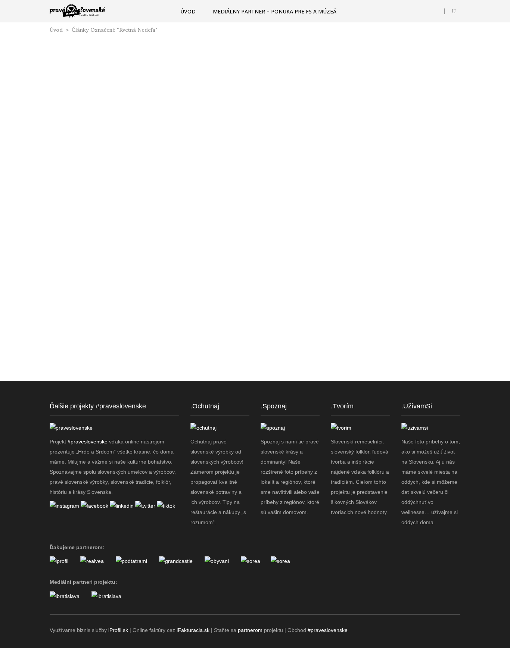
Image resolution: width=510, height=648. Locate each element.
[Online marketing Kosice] (106, 596)
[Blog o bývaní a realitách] (217, 561)
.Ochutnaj (204, 406)
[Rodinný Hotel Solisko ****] (280, 561)
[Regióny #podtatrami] (131, 561)
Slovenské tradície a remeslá (114, 176)
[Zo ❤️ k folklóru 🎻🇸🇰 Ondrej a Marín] (334, 381)
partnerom (250, 630)
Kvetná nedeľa (114, 198)
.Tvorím (342, 406)
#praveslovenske (88, 442)
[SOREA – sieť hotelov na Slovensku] (250, 561)
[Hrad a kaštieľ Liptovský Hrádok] (176, 561)
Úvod (56, 30)
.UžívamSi (416, 406)
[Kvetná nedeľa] (114, 106)
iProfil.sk (118, 630)
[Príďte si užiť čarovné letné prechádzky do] (70, 381)
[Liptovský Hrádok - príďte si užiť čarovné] (439, 381)
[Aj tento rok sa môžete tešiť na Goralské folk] (123, 381)
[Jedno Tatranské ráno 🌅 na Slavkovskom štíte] (228, 381)
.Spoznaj (274, 406)
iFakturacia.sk (193, 630)
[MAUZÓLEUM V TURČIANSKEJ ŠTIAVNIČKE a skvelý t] (281, 381)
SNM (96, 207)
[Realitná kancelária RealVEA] (92, 561)
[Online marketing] (59, 561)
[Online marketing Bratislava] (65, 596)
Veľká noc (123, 207)
